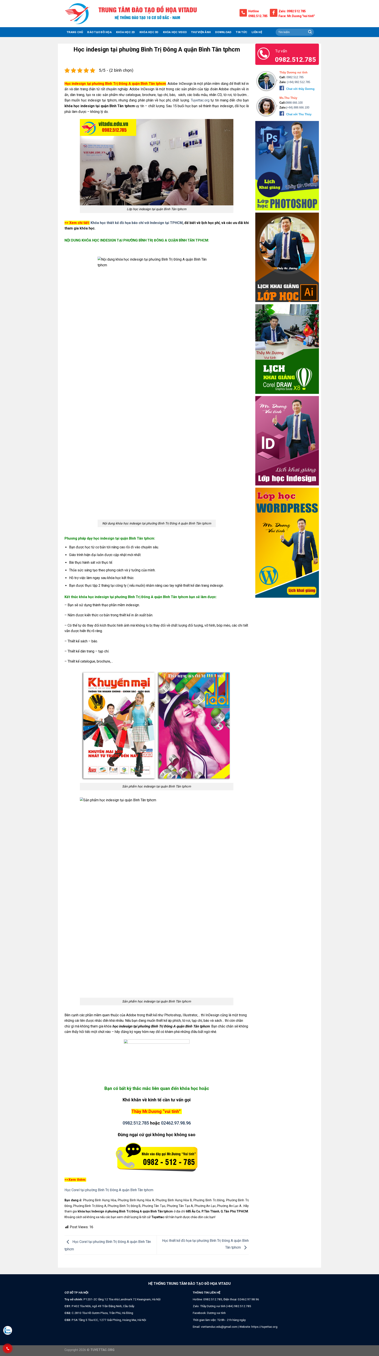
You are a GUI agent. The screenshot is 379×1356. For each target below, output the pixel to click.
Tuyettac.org (200, 100)
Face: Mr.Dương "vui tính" (297, 16)
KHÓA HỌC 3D (149, 32)
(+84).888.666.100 (297, 107)
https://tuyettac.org (264, 1326)
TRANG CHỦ (75, 32)
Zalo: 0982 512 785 (292, 11)
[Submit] (310, 32)
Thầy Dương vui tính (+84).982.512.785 (225, 1306)
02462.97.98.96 (176, 1123)
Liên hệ (257, 32)
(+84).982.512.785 (298, 82)
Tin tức (241, 32)
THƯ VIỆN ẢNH (201, 32)
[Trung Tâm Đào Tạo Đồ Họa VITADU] (77, 13)
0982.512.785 (258, 16)
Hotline (253, 11)
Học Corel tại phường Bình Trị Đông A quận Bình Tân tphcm (108, 1190)
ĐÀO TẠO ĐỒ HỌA (99, 32)
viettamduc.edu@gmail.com (219, 1326)
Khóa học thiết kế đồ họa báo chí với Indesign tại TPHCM (137, 223)
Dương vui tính (216, 1313)
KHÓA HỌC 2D (125, 32)
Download (223, 32)
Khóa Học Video (175, 32)
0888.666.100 (294, 102)
